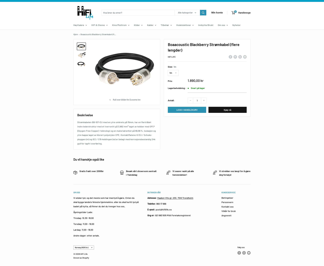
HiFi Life (172, 57)
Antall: (171, 100)
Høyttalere (78, 25)
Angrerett (226, 215)
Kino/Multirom (119, 25)
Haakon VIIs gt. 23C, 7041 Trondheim (175, 197)
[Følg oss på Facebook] (239, 253)
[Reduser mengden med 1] (190, 100)
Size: (172, 66)
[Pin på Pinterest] (235, 56)
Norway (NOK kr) (81, 247)
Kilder (137, 25)
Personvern (227, 202)
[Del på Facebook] (230, 56)
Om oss (221, 25)
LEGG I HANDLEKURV (187, 109)
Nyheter (236, 25)
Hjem (75, 34)
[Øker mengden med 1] (204, 100)
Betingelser (227, 197)
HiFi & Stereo (98, 25)
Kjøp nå (227, 109)
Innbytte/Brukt (205, 25)
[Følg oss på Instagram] (244, 253)
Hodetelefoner (183, 25)
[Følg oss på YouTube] (249, 253)
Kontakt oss (227, 206)
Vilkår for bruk (228, 211)
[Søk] (203, 12)
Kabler (150, 25)
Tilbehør (165, 25)
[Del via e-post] (245, 56)
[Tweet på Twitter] (240, 56)
